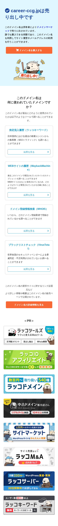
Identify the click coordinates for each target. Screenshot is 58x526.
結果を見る (29, 152)
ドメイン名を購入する (30, 50)
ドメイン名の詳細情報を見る (29, 305)
